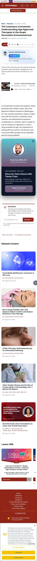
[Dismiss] (33, 141)
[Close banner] (34, 2)
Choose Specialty (16, 10)
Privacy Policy (18, 506)
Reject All (18, 552)
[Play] (9, 44)
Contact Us (18, 498)
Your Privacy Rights (18, 508)
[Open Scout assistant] (27, 5)
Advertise (18, 496)
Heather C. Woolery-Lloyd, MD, (14, 429)
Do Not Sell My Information (18, 502)
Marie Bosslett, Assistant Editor (14, 278)
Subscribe (27, 219)
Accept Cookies (18, 557)
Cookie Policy (31, 544)
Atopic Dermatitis (7, 235)
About (18, 493)
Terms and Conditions (18, 504)
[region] (18, 542)
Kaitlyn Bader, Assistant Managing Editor (15, 430)
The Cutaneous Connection (23, 235)
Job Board (18, 500)
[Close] (35, 525)
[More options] (34, 44)
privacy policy (6, 225)
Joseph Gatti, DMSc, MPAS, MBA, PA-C (16, 392)
